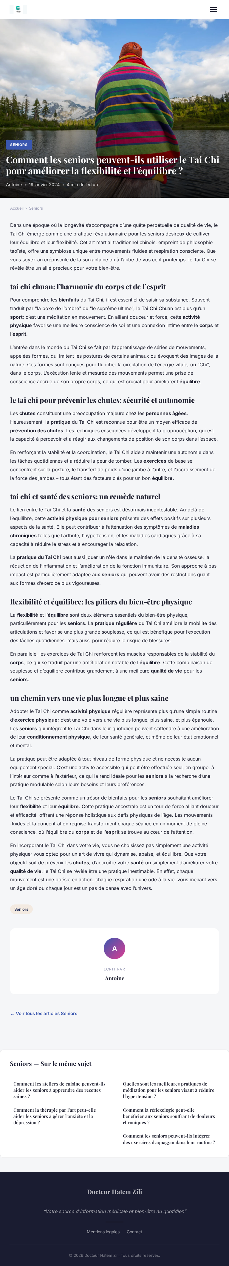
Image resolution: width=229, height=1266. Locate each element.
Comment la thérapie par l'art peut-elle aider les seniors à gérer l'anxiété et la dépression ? (54, 1116)
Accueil (17, 208)
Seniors (19, 144)
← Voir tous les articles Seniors (43, 1013)
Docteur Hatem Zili (114, 1191)
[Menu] (213, 9)
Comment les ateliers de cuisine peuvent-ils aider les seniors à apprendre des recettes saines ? (59, 1090)
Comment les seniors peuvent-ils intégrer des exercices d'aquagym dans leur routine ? (169, 1139)
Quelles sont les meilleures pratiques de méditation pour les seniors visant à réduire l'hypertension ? (168, 1090)
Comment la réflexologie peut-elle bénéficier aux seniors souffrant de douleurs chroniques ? (169, 1116)
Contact (134, 1231)
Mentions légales (103, 1231)
